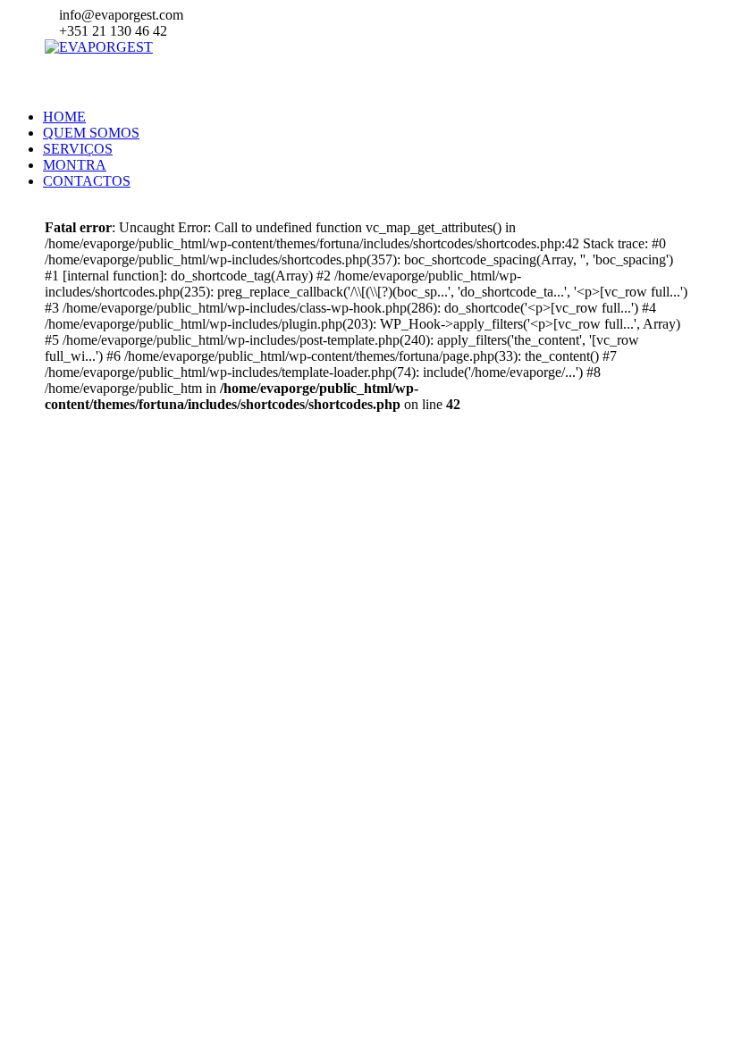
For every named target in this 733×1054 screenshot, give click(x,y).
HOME (64, 116)
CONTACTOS (87, 180)
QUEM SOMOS (91, 132)
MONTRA (74, 164)
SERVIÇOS (78, 148)
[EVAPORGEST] (99, 46)
